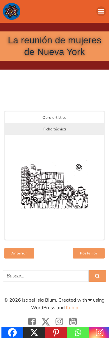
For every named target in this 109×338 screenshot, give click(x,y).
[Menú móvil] (101, 11)
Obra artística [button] (54, 117)
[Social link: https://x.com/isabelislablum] (48, 321)
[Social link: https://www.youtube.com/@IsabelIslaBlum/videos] (75, 321)
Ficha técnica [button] (54, 129)
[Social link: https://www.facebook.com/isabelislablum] (34, 321)
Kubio (72, 307)
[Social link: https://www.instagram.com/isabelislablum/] (61, 321)
